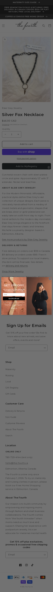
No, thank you (14, 308)
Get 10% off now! (14, 298)
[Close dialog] (50, 279)
